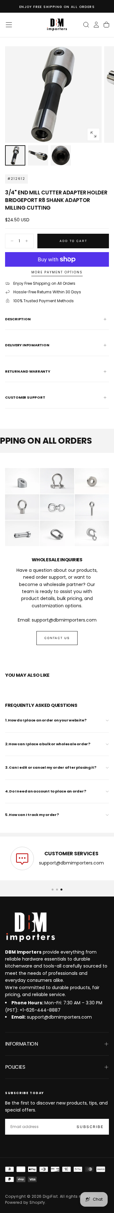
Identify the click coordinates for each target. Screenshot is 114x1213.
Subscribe (90, 1127)
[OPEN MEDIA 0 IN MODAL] (93, 134)
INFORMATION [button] (21, 1043)
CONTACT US (57, 638)
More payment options (57, 273)
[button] (9, 25)
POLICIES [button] (15, 1067)
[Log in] (96, 25)
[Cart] (106, 25)
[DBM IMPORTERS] (30, 927)
